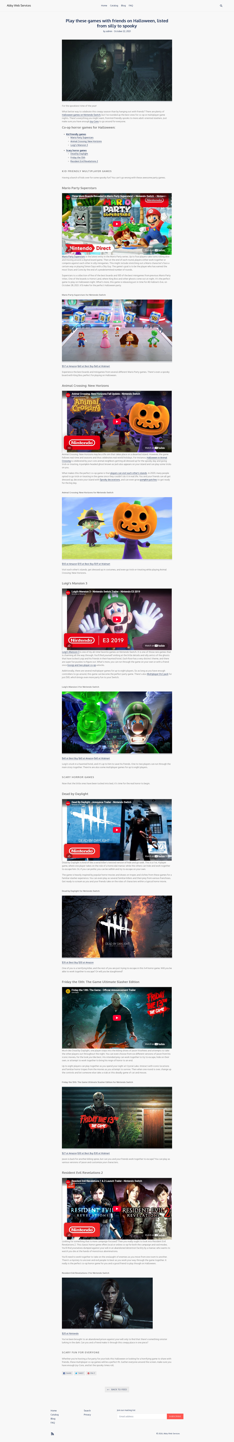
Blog (123, 5)
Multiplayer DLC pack (157, 674)
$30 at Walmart (102, 1153)
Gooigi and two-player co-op (81, 665)
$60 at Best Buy (86, 366)
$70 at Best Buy (86, 563)
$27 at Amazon (69, 1153)
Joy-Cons (94, 121)
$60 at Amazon (86, 758)
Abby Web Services (172, 1433)
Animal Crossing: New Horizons (86, 141)
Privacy (87, 1414)
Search (87, 1410)
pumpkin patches (148, 479)
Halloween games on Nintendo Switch (81, 114)
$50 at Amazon (69, 563)
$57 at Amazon (69, 366)
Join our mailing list (126, 1410)
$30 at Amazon (86, 962)
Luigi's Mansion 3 (79, 145)
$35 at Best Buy (70, 962)
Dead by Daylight (79, 153)
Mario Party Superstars (81, 137)
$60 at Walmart (102, 366)
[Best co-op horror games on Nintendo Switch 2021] (117, 100)
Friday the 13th (77, 157)
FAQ (131, 5)
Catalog (114, 5)
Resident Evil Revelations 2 (84, 161)
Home (104, 5)
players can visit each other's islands (128, 473)
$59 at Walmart (102, 563)
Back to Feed (119, 1389)
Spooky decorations (110, 479)
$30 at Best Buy (85, 1153)
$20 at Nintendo (70, 1333)
